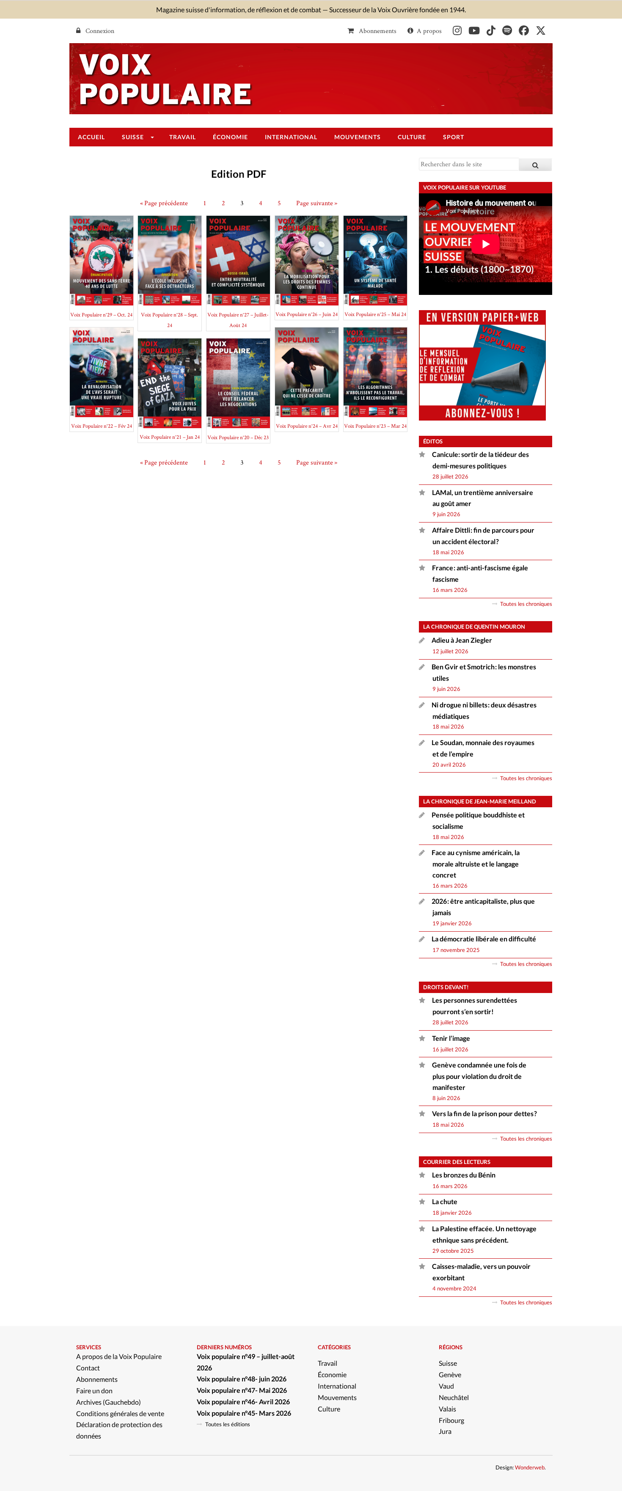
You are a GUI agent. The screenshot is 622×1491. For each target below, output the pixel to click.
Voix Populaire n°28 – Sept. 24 (169, 320)
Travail (327, 1363)
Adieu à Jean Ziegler (462, 640)
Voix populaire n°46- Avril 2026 (243, 1401)
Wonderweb (530, 1467)
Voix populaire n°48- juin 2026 (241, 1379)
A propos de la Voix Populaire (119, 1356)
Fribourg (451, 1420)
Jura (445, 1431)
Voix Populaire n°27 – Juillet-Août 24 (238, 320)
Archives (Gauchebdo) (108, 1402)
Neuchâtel (454, 1397)
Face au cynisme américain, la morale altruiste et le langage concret (476, 863)
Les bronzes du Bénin (463, 1175)
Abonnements (376, 30)
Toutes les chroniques (526, 603)
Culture (329, 1409)
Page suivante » (316, 202)
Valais (447, 1409)
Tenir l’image (451, 1038)
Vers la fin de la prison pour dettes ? (484, 1113)
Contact (88, 1368)
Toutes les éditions (227, 1424)
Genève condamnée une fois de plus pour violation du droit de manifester (479, 1076)
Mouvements (337, 1397)
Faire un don (94, 1390)
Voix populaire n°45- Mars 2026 (244, 1413)
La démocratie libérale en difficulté (484, 939)
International (337, 1386)
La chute (445, 1201)
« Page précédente (164, 202)
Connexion (99, 30)
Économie (332, 1374)
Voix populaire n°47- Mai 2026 (242, 1390)
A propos (429, 30)
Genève (450, 1374)
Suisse (448, 1363)
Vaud (446, 1386)
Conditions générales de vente (120, 1413)
